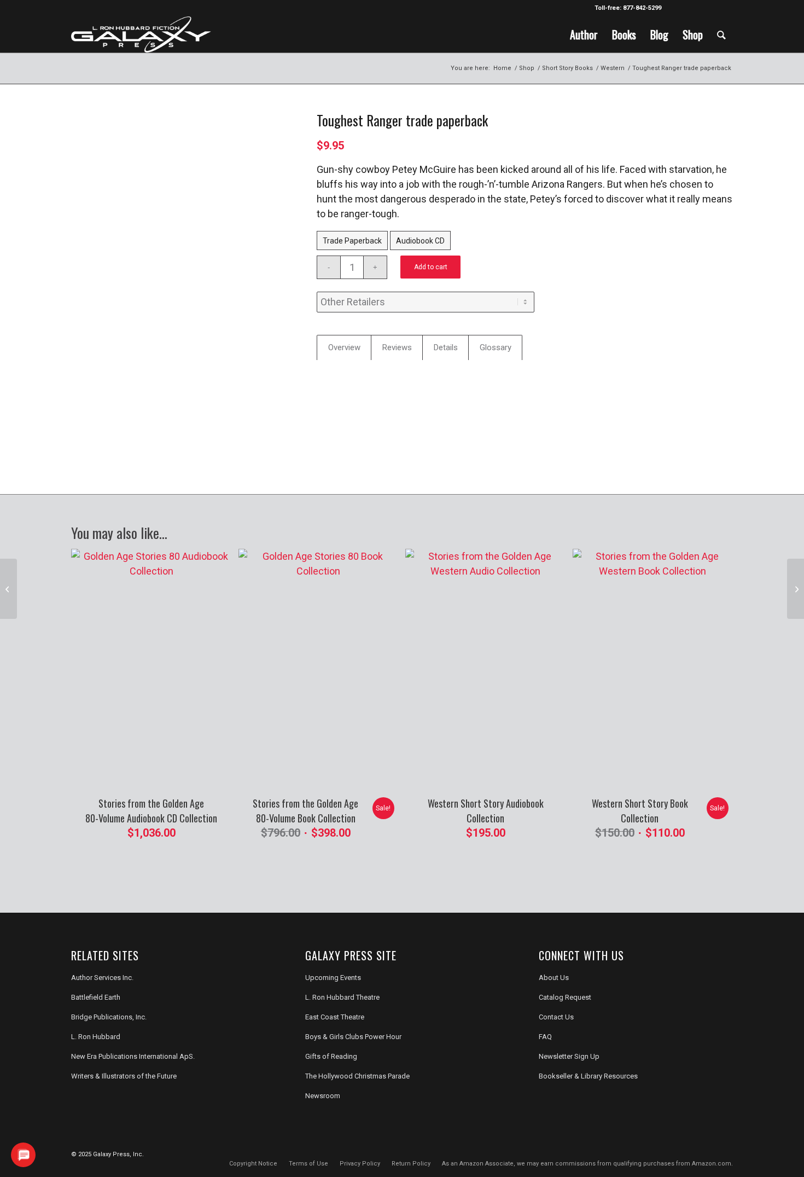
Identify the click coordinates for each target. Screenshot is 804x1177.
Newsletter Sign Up (569, 1056)
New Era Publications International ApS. (133, 1056)
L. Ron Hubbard (95, 1037)
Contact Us (556, 1017)
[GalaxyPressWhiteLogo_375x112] (141, 34)
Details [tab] (446, 347)
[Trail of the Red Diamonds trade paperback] (795, 589)
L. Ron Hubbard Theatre (342, 997)
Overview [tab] (344, 347)
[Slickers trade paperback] (8, 589)
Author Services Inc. (102, 977)
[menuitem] (584, 34)
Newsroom (322, 1096)
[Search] (721, 34)
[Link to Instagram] (708, 8)
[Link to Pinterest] (724, 8)
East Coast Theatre (334, 1017)
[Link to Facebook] (675, 8)
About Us (554, 977)
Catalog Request (565, 997)
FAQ (545, 1037)
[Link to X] (692, 8)
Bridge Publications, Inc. (109, 1017)
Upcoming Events (333, 977)
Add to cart (430, 267)
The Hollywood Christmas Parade (357, 1076)
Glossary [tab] (495, 347)
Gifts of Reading (331, 1056)
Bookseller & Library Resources (588, 1076)
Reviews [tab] (397, 347)
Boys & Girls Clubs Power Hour (353, 1037)
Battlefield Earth (95, 997)
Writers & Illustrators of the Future (124, 1076)
